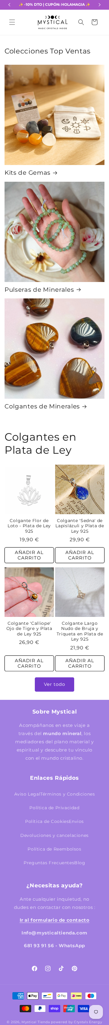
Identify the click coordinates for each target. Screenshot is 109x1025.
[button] (12, 22)
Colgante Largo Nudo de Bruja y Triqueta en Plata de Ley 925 (80, 631)
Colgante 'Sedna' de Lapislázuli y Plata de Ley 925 (79, 526)
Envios (76, 821)
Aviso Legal (27, 794)
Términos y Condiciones (67, 794)
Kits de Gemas (28, 172)
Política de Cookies (47, 821)
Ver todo (54, 684)
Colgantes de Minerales (42, 406)
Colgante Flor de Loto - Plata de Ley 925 (29, 526)
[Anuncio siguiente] (100, 5)
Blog (79, 862)
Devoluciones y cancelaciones (54, 835)
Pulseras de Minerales (39, 289)
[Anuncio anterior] (9, 5)
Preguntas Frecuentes (49, 862)
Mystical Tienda (35, 1022)
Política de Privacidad (54, 807)
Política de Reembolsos (54, 849)
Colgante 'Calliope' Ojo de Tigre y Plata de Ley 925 (29, 628)
